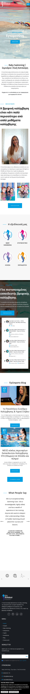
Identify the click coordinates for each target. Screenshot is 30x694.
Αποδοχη (4, 692)
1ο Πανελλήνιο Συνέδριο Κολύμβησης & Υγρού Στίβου (15, 410)
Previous (2, 521)
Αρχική (4, 623)
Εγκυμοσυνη (22, 243)
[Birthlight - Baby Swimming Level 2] (7, 583)
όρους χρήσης (23, 660)
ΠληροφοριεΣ (13, 692)
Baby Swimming (8, 244)
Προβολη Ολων (15, 479)
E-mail (3, 654)
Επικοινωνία (6, 640)
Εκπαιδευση (22, 265)
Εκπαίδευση (6, 635)
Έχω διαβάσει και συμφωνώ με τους (14, 660)
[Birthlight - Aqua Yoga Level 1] (14, 576)
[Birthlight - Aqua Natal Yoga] (14, 583)
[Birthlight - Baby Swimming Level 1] (22, 576)
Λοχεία (4, 633)
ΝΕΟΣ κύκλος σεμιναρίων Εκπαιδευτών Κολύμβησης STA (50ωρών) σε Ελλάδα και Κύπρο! (15, 454)
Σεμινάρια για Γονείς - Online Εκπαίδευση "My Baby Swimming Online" (17, 322)
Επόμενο (28, 521)
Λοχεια (7, 265)
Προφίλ (5, 625)
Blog (4, 637)
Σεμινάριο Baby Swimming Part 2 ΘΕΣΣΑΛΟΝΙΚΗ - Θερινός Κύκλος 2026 (17, 342)
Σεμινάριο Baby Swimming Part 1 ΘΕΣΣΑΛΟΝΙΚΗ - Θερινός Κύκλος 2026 (17, 331)
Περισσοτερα (15, 205)
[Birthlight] (7, 576)
